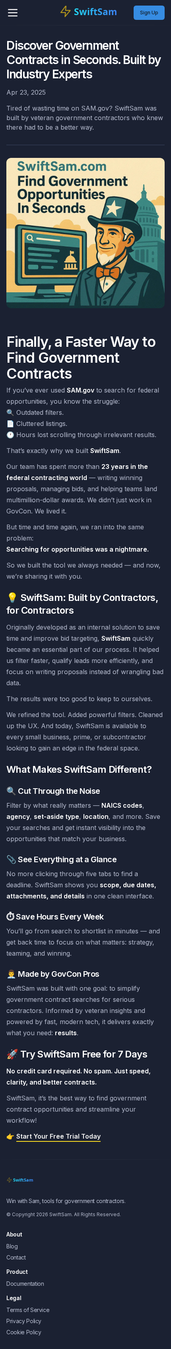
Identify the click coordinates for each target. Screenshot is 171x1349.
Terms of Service (27, 1309)
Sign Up (149, 13)
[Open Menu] (12, 12)
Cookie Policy (23, 1332)
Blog (12, 1246)
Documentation (25, 1283)
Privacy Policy (23, 1321)
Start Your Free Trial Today (58, 1136)
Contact (16, 1257)
